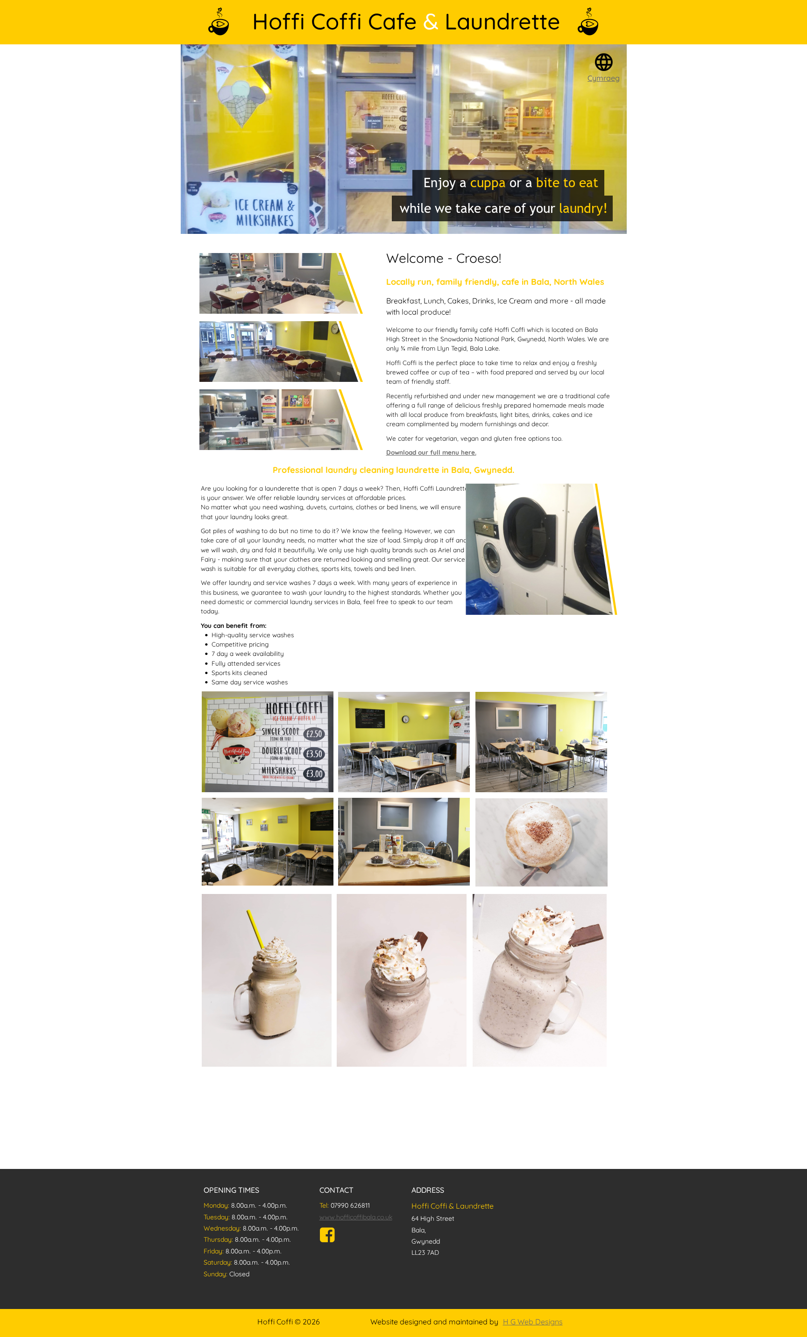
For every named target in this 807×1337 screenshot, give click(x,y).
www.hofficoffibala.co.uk (355, 1217)
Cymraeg (604, 78)
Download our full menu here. (431, 452)
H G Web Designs (533, 1321)
